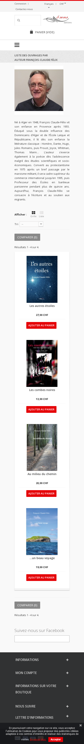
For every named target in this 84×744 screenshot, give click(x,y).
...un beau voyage (42, 558)
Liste (41, 216)
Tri (16, 224)
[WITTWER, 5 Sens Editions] (57, 20)
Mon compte (26, 673)
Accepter (56, 739)
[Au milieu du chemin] (42, 447)
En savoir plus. (38, 739)
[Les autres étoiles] (42, 279)
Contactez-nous (24, 9)
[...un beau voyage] (42, 531)
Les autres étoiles (42, 306)
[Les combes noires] (42, 363)
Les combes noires (42, 390)
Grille (33, 216)
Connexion (20, 3)
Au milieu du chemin (42, 474)
